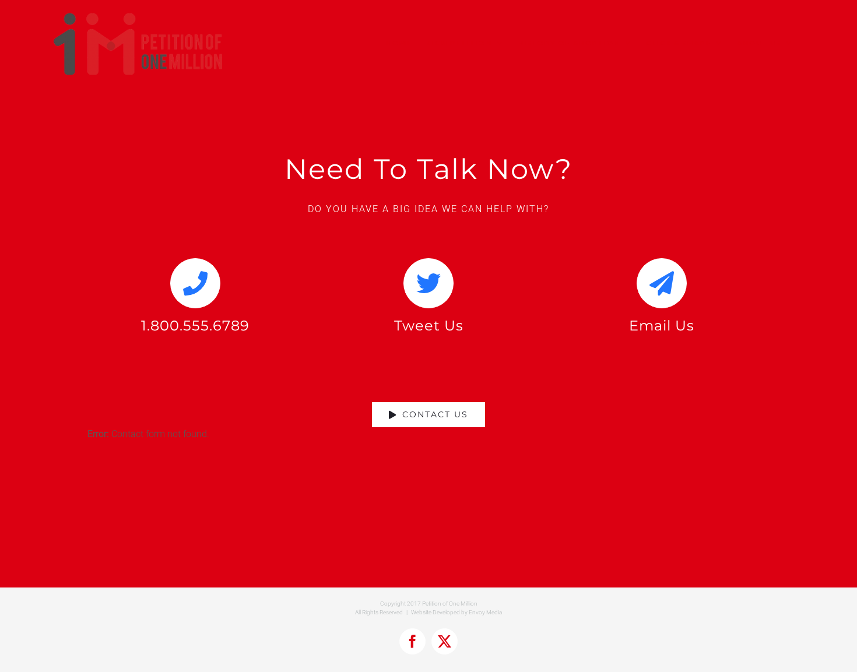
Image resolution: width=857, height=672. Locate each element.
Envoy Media (485, 612)
